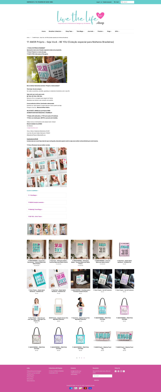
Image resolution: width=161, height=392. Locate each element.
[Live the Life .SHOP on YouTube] (124, 371)
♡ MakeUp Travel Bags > (35, 209)
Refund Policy (30, 378)
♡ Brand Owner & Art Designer (34, 371)
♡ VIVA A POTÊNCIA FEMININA (56, 371)
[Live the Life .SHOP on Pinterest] (118, 371)
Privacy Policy (30, 376)
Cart (117, 2)
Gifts (116, 31)
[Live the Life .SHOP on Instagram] (121, 371)
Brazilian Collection (55, 31)
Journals (90, 31)
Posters (100, 31)
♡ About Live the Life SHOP (33, 373)
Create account (107, 2)
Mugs (109, 31)
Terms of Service (31, 380)
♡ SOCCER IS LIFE (53, 373)
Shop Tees (69, 31)
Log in (98, 2)
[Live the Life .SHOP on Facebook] (116, 371)
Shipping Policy (30, 375)
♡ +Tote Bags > (32, 195)
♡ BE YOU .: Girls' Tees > (35, 216)
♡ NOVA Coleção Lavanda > (36, 202)
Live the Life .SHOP (80, 385)
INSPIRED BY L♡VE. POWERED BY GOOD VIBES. (40, 2)
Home (44, 31)
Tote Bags (80, 31)
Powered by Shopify (90, 385)
